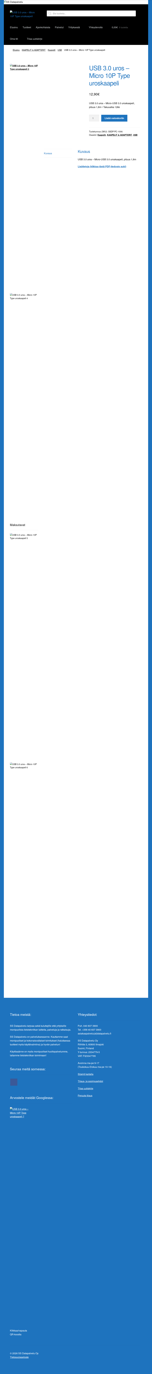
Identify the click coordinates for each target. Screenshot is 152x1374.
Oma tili (14, 38)
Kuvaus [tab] (48, 153)
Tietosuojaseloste (19, 1357)
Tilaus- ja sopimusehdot (90, 1081)
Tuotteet (27, 27)
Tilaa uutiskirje (34, 38)
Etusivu (14, 27)
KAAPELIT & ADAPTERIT (34, 49)
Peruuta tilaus (85, 1095)
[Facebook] (13, 1082)
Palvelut (59, 27)
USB (60, 49)
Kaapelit (51, 49)
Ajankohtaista (43, 27)
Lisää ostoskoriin (114, 118)
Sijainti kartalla (85, 1074)
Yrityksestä (74, 27)
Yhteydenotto (96, 27)
